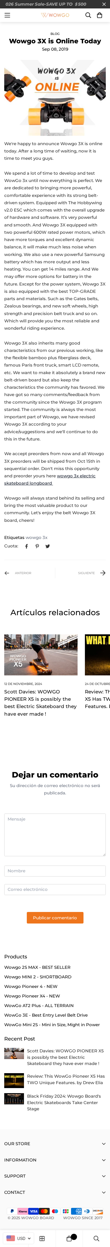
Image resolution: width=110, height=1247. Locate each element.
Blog (55, 34)
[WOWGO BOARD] (55, 15)
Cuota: (11, 546)
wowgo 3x (36, 537)
